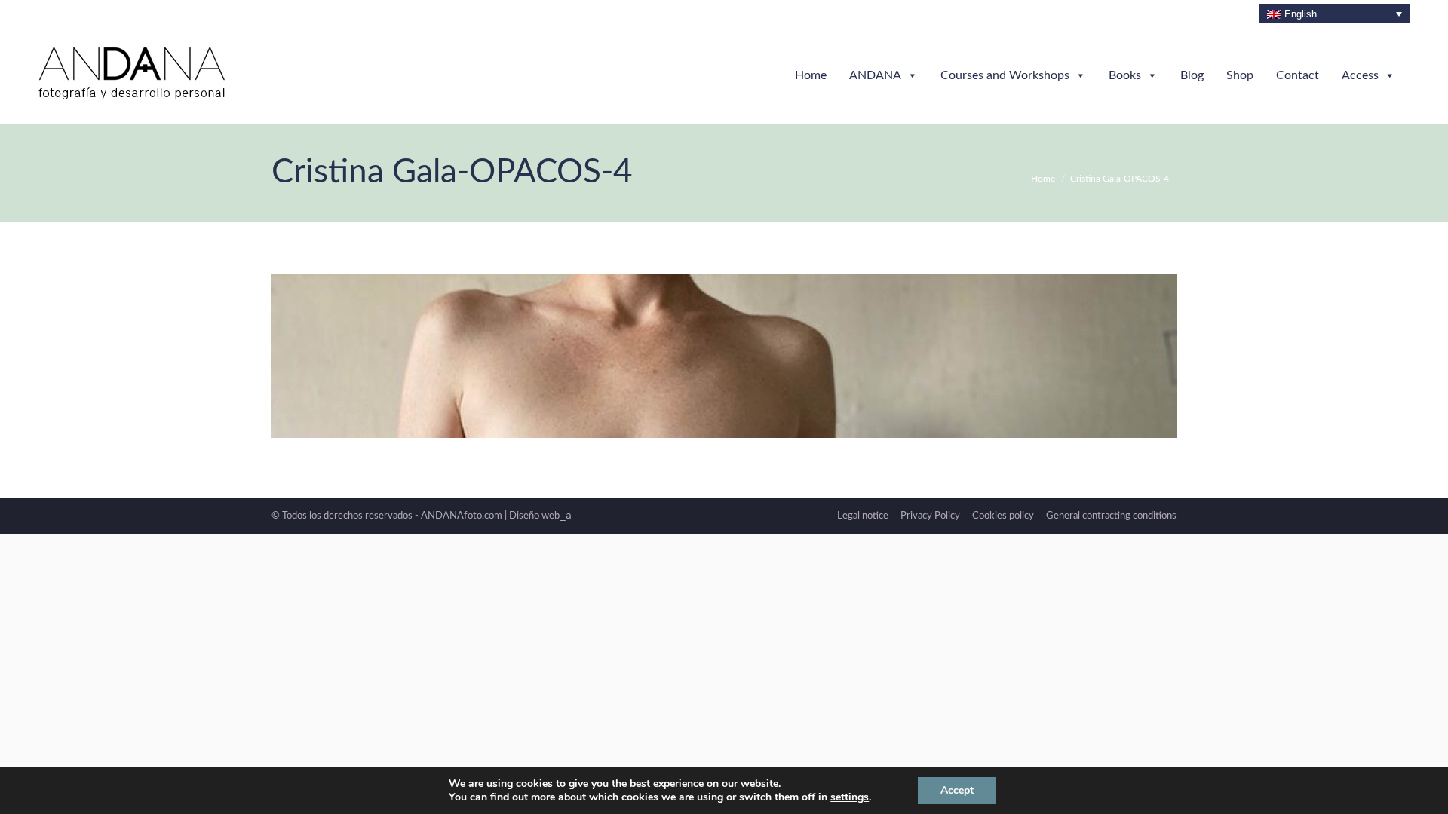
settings (849, 797)
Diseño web (540, 516)
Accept (957, 790)
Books (1125, 75)
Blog (1192, 75)
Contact (1297, 75)
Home (811, 75)
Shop (1239, 75)
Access (1360, 75)
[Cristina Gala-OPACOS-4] (724, 356)
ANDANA (875, 75)
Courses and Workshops (1004, 75)
